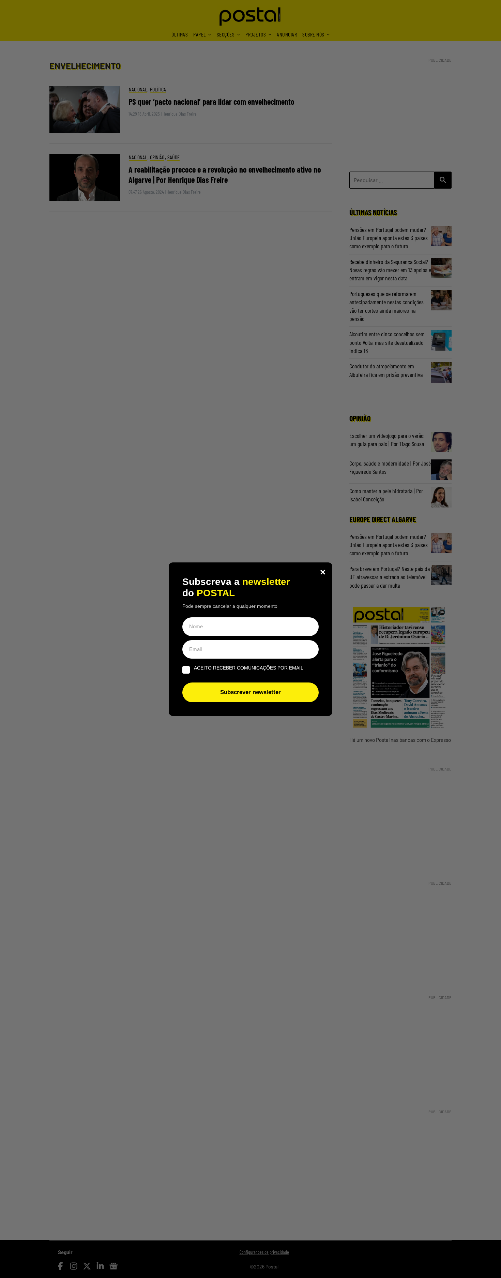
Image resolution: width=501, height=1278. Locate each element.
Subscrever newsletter (250, 692)
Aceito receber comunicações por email (248, 668)
